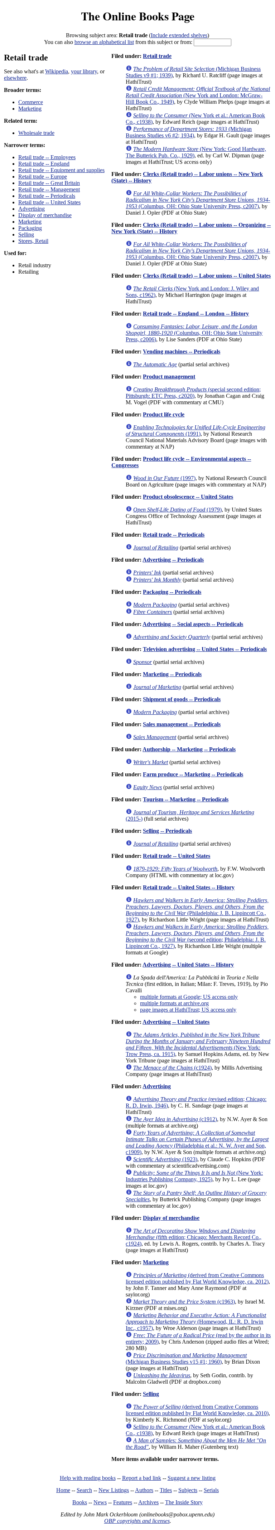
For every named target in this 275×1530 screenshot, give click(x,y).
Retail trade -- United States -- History (189, 887)
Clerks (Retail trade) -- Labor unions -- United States (207, 276)
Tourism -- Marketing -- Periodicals (185, 799)
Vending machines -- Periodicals (181, 351)
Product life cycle (163, 414)
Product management (169, 376)
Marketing (30, 109)
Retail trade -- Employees (47, 157)
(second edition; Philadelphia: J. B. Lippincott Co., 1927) (197, 936)
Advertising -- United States (176, 1022)
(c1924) (172, 1068)
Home (63, 1490)
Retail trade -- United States (49, 202)
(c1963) (184, 1302)
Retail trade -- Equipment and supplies (61, 170)
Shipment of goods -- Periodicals (182, 699)
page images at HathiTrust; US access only (188, 1010)
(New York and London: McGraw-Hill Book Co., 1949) (198, 95)
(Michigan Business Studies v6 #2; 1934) (189, 132)
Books (79, 1502)
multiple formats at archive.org (174, 1003)
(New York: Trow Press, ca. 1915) (198, 1044)
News (100, 1502)
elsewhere (15, 78)
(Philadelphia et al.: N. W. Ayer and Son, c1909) (197, 1142)
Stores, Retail (33, 241)
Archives (148, 1502)
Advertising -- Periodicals (173, 560)
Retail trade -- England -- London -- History (196, 314)
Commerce (30, 102)
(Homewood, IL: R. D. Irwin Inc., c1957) (196, 1321)
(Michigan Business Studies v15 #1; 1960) (186, 1358)
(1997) (164, 478)
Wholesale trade (36, 133)
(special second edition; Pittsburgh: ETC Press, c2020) (193, 392)
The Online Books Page (137, 16)
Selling (26, 234)
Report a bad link (141, 1478)
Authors (144, 1490)
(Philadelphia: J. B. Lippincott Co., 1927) (197, 910)
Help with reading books (88, 1478)
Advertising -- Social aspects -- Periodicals (193, 624)
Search (84, 1490)
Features (122, 1502)
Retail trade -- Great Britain (49, 183)
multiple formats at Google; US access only (189, 997)
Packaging (30, 228)
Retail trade (157, 56)
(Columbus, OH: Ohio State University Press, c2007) (198, 199)
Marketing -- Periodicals (172, 674)
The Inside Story (184, 1502)
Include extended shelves (179, 35)
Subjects (187, 1490)
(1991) (195, 430)
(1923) (165, 1159)
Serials (211, 1490)
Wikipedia (56, 71)
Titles (166, 1490)
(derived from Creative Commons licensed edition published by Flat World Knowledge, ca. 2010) (197, 1410)
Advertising (31, 209)
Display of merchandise (45, 215)
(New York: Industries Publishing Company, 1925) (194, 1176)
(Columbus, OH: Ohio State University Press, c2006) (194, 332)
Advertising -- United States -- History (188, 965)
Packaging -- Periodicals (172, 592)
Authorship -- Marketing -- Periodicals (189, 749)
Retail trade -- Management (49, 189)
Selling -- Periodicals (167, 831)
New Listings (113, 1490)
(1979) (177, 510)
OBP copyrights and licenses (137, 1521)
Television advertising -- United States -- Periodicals (205, 649)
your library (84, 71)
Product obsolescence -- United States (188, 497)
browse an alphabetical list (104, 42)
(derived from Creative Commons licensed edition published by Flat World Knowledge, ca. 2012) (197, 1278)
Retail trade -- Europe (42, 176)
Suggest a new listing (192, 1478)
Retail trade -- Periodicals (46, 196)
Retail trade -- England (43, 164)
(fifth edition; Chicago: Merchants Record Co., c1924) (193, 1237)
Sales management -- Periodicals (182, 724)
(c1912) (175, 1119)
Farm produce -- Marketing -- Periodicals (193, 774)
